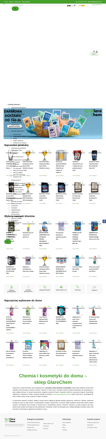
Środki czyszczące (17, 156)
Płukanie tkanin (17, 187)
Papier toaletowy (18, 140)
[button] (6, 150)
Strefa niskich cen (14, 230)
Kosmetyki (11, 228)
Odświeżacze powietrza (18, 148)
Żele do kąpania (18, 145)
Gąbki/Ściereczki (16, 112)
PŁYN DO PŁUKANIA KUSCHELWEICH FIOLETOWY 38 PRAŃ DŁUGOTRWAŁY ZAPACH (11, 323)
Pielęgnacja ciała (16, 150)
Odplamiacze (15, 212)
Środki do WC (17, 177)
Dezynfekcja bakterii (19, 183)
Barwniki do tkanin (16, 201)
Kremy (15, 153)
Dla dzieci (14, 208)
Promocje (11, 234)
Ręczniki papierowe (19, 175)
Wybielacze (14, 220)
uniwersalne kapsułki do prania (62, 394)
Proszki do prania (18, 189)
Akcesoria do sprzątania (18, 107)
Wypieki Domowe (16, 122)
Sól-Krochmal (15, 214)
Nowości (11, 236)
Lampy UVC (14, 116)
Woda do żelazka (16, 218)
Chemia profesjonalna (15, 198)
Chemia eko (12, 226)
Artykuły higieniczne (17, 131)
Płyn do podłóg (17, 172)
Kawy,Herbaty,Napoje (17, 114)
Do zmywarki (17, 168)
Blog (9, 232)
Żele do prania (17, 192)
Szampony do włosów (20, 143)
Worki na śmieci (16, 120)
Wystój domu (15, 124)
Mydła (15, 138)
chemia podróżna (16, 203)
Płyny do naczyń (18, 170)
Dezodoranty (17, 134)
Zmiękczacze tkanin (19, 194)
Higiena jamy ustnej (19, 136)
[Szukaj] (15, 8)
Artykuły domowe (13, 104)
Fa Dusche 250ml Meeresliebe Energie (77, 269)
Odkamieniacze (15, 210)
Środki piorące (15, 180)
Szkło (13, 118)
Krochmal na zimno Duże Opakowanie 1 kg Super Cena (61, 353)
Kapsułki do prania (18, 185)
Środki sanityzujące (17, 216)
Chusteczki (14, 205)
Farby (13, 110)
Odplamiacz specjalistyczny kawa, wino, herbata (28, 269)
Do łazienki (16, 162)
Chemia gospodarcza (15, 128)
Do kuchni (16, 164)
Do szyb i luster (17, 166)
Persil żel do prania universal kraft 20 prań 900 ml (94, 269)
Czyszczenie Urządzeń (20, 160)
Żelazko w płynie (16, 222)
